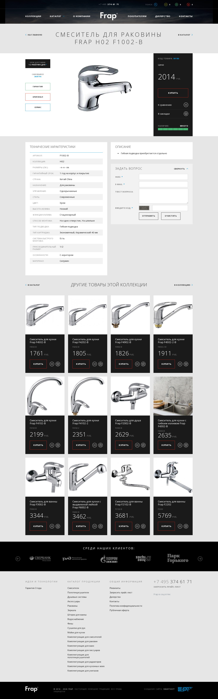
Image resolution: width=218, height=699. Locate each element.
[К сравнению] (52, 364)
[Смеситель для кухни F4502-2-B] (173, 314)
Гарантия (38, 86)
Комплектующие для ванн (80, 646)
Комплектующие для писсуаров (83, 650)
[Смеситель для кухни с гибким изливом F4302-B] (173, 396)
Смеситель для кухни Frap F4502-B (43, 341)
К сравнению (165, 104)
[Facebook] (155, 600)
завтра (38, 75)
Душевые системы (77, 597)
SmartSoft (169, 689)
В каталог (184, 34)
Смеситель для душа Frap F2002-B (128, 422)
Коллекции (33, 16)
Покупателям (137, 16)
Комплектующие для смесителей (84, 637)
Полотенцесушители (78, 592)
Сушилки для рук (76, 628)
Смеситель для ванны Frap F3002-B (43, 503)
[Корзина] (188, 4)
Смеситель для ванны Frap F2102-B (129, 503)
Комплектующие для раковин (82, 641)
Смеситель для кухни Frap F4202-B (86, 341)
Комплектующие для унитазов (82, 670)
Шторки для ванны (77, 614)
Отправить (148, 215)
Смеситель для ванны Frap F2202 (171, 503)
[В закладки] (58, 364)
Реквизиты (115, 588)
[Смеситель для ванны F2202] (173, 477)
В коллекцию (182, 285)
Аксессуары (73, 601)
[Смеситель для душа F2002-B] (130, 396)
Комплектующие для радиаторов (84, 662)
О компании (81, 16)
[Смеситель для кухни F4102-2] (87, 396)
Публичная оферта (119, 610)
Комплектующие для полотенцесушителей (78, 656)
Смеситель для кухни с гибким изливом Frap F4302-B (172, 423)
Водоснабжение (75, 619)
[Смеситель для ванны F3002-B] (45, 477)
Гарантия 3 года (33, 588)
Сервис (37, 107)
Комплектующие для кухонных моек (86, 666)
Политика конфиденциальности (126, 606)
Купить (173, 92)
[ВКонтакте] (172, 600)
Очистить (171, 215)
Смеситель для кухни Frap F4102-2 (86, 422)
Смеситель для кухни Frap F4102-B (43, 422)
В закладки (164, 113)
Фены (70, 623)
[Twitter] (161, 600)
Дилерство (162, 16)
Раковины (72, 606)
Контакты (186, 16)
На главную (35, 34)
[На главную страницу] (109, 16)
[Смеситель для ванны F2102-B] (130, 477)
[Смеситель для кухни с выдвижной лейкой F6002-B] (87, 477)
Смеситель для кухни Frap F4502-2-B (171, 341)
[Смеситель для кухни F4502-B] (45, 314)
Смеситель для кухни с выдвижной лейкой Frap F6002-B (87, 504)
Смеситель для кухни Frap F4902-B (128, 341)
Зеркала (71, 610)
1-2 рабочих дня (38, 63)
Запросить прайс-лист (121, 592)
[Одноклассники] (167, 600)
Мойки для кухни (76, 632)
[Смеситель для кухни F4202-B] (87, 314)
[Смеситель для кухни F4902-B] (130, 314)
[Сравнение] (166, 4)
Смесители (73, 588)
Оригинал (38, 97)
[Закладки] (176, 4)
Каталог (55, 16)
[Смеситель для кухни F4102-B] (45, 396)
